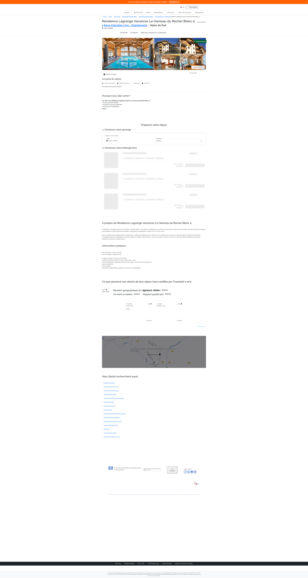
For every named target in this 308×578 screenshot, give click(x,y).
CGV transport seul (153, 563)
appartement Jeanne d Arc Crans (111, 386)
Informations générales (110, 32)
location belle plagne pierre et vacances (113, 421)
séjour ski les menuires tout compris (112, 436)
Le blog (145, 535)
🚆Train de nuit (138, 12)
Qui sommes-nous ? (114, 503)
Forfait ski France (193, 523)
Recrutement (112, 505)
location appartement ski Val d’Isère (112, 417)
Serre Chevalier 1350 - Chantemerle (163, 16)
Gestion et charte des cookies (184, 563)
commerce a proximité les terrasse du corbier (114, 398)
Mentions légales (129, 563)
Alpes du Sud (117, 16)
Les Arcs (160, 513)
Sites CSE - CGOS (148, 508)
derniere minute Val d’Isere (110, 406)
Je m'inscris (172, 470)
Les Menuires (162, 515)
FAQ (109, 508)
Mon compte (193, 7)
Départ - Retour (113, 140)
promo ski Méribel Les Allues (110, 432)
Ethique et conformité (114, 511)
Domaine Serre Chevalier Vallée (129, 16)
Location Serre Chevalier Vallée (146, 16)
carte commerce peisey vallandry (111, 390)
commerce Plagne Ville (109, 402)
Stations (148, 12)
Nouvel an (176, 506)
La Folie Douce (162, 545)
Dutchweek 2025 (163, 543)
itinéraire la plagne (108, 409)
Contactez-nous (113, 500)
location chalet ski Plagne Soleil (111, 425)
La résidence (134, 32)
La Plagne (161, 511)
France (110, 16)
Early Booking (133, 511)
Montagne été (199, 12)
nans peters (106, 429)
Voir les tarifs (124, 32)
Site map (118, 563)
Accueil (105, 16)
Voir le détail (105, 291)
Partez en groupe (148, 506)
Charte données (167, 563)
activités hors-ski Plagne (109, 382)
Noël (174, 504)
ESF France (191, 525)
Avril (174, 515)
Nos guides (146, 537)
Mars (174, 513)
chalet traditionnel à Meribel (110, 394)
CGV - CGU (141, 563)
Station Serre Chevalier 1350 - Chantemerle (153, 32)
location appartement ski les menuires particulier (114, 413)
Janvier (175, 508)
